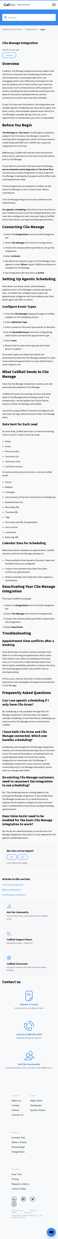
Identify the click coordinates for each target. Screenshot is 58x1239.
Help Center (36, 1100)
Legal (42, 29)
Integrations (31, 29)
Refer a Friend (19, 1142)
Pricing (15, 1179)
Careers (16, 1105)
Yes (11, 857)
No (22, 857)
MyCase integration (11, 889)
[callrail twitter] (34, 1199)
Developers (36, 1105)
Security (27, 1212)
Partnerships (18, 1147)
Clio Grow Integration (12, 884)
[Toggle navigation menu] (54, 4)
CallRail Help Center (12, 29)
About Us (16, 1100)
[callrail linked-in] (16, 1199)
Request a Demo (20, 1183)
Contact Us (17, 1114)
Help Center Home (23, 5)
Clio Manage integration (14, 894)
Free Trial (16, 1174)
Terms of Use (17, 1210)
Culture (15, 1110)
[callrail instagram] (16, 1204)
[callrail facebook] (25, 1199)
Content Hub (18, 1137)
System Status (37, 1110)
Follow (9, 55)
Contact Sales (19, 1188)
